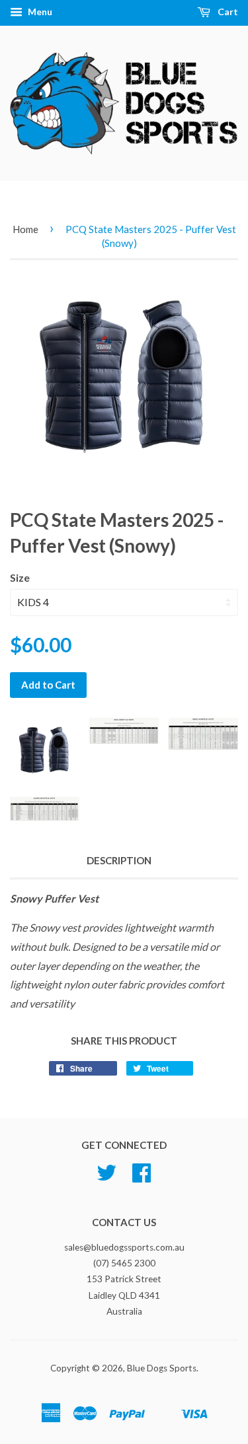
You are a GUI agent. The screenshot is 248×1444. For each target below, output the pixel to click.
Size (20, 577)
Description (119, 860)
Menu (39, 11)
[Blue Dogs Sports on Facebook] (141, 1177)
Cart (227, 11)
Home (25, 229)
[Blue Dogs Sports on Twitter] (106, 1177)
